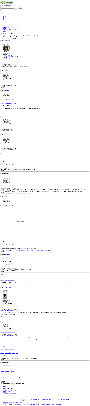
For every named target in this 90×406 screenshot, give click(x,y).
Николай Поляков (10, 287)
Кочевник (8, 254)
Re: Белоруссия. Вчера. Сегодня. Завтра (7, 83)
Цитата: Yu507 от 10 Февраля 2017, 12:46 (9, 310)
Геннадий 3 (8, 116)
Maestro (7, 173)
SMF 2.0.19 (5, 402)
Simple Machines (18, 402)
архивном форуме (13, 65)
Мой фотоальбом (8, 55)
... (8, 33)
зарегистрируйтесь (27, 6)
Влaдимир (8, 40)
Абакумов (8, 134)
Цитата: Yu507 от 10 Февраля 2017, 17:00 (9, 374)
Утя (7, 70)
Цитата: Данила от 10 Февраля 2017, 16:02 (9, 353)
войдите (19, 6)
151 (10, 33)
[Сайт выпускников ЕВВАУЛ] (11, 56)
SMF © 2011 (11, 402)
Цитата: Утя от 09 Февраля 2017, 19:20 (8, 103)
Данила (7, 90)
